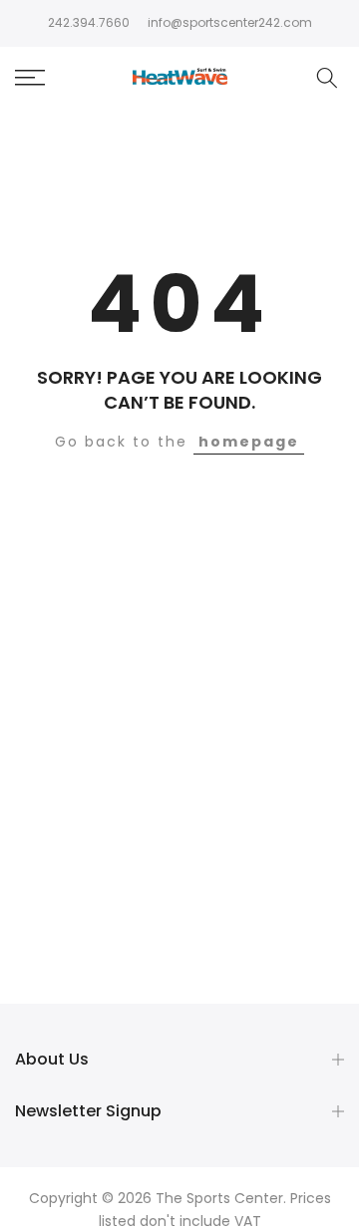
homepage (248, 442)
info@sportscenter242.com (230, 22)
